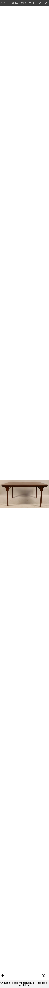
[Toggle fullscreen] (35, 3)
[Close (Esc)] (46, 3)
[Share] (40, 3)
